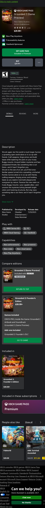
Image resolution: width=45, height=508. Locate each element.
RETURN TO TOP (22, 289)
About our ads (6, 506)
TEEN (13, 73)
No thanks (26, 502)
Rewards (4, 485)
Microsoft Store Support (17, 479)
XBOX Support (32, 470)
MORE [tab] (35, 113)
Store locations (14, 482)
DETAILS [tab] (9, 113)
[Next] (40, 396)
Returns (32, 479)
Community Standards (18, 473)
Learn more (18, 98)
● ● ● (39, 62)
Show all (28, 422)
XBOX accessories (7, 470)
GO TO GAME (22, 340)
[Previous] (35, 396)
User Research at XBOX (25, 476)
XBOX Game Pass (32, 467)
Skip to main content (9, 1)
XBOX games (18, 467)
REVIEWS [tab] (22, 113)
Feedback (4, 473)
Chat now (26, 497)
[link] (13, 372)
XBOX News (21, 470)
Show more (6, 202)
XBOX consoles (6, 467)
